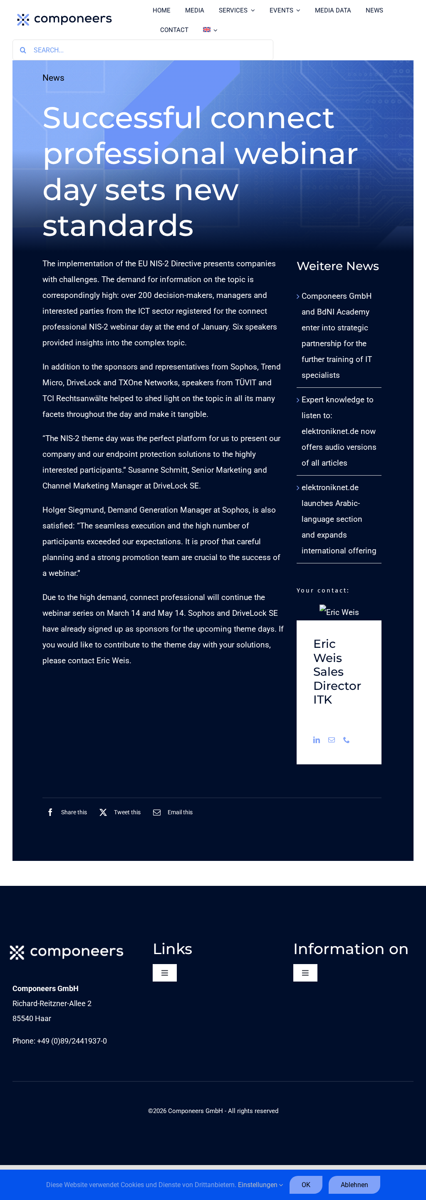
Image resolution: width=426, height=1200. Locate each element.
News (53, 78)
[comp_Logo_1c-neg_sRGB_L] (66, 944)
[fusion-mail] (331, 739)
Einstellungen (258, 1185)
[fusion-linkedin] (316, 739)
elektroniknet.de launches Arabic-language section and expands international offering (339, 519)
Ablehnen (354, 1185)
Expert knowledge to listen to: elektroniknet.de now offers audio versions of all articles (339, 431)
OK (306, 1185)
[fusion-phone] (346, 739)
